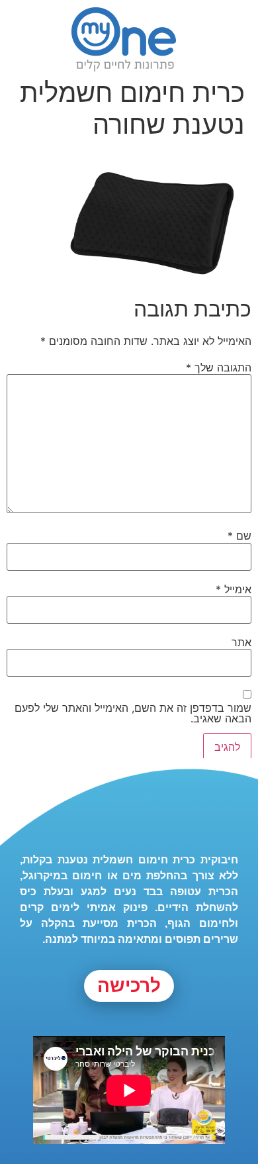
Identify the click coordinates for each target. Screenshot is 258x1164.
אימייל (233, 589)
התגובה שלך (218, 367)
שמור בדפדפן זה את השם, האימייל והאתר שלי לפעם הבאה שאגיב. (133, 713)
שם (239, 535)
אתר (241, 642)
